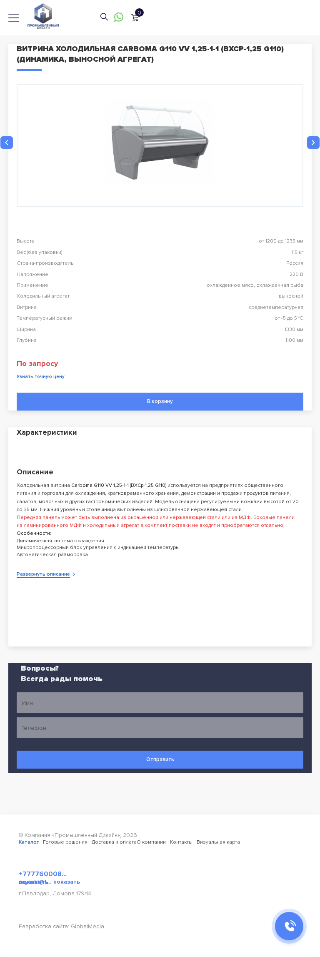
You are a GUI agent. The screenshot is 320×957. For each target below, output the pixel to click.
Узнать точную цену (41, 376)
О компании (151, 842)
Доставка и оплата (114, 842)
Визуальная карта (218, 842)
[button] (6, 142)
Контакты (181, 842)
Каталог (29, 842)
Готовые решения (65, 842)
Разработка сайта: (61, 926)
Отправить (160, 759)
